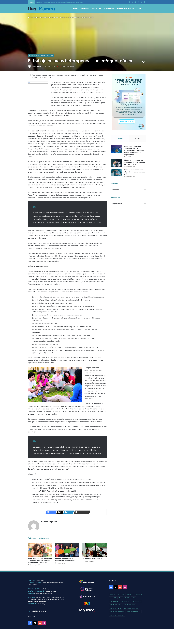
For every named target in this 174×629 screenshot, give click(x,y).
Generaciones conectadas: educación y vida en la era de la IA (134, 172)
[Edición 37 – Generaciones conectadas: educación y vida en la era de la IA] (116, 163)
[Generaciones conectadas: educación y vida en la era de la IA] (116, 172)
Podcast (140, 9)
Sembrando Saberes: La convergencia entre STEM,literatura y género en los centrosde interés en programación (134, 150)
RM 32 (120, 598)
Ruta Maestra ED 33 (129, 604)
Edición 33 (130, 594)
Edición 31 (113, 594)
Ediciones (85, 9)
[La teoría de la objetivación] (94, 550)
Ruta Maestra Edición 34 (133, 611)
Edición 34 (139, 594)
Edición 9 (50, 55)
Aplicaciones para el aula (50, 17)
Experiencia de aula (125, 9)
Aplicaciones (38, 17)
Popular (137, 139)
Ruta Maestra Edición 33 (117, 611)
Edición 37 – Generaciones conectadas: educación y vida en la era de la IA (134, 162)
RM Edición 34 (114, 601)
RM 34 (127, 598)
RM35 (133, 598)
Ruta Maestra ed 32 (115, 604)
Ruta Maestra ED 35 (115, 608)
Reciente (120, 139)
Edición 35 (113, 598)
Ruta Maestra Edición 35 (117, 615)
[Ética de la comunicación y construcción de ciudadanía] (67, 550)
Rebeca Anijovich (37, 66)
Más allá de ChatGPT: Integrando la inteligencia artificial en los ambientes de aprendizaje (40, 560)
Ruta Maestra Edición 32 (131, 608)
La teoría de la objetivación (92, 558)
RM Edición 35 (125, 601)
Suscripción (109, 9)
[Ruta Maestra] (41, 8)
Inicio (75, 9)
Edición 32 (121, 594)
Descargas (96, 9)
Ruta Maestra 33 (136, 601)
